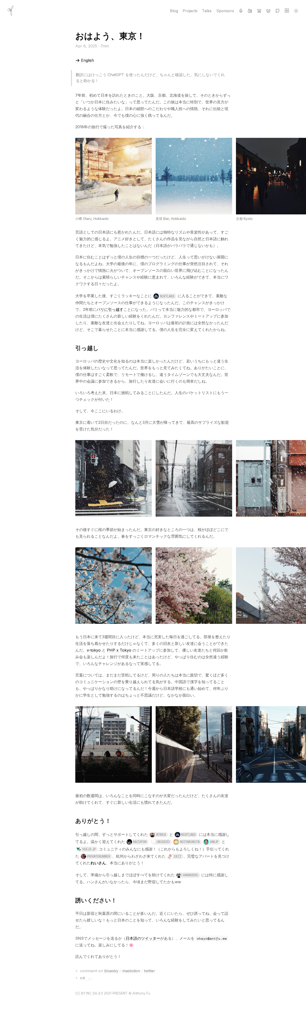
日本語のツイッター (143, 938)
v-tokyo (94, 650)
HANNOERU (190, 875)
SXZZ (177, 856)
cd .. (86, 977)
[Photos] (250, 11)
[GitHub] (277, 11)
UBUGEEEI (163, 842)
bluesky (111, 970)
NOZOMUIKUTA (190, 842)
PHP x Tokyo (119, 650)
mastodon (131, 970)
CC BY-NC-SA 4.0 (89, 993)
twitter (149, 970)
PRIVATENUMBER (98, 856)
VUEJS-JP (89, 849)
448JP (214, 842)
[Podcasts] (241, 11)
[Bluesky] (268, 11)
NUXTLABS (167, 296)
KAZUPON (140, 842)
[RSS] (286, 11)
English (87, 60)
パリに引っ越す (110, 309)
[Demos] (259, 11)
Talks (207, 10)
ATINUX (161, 835)
